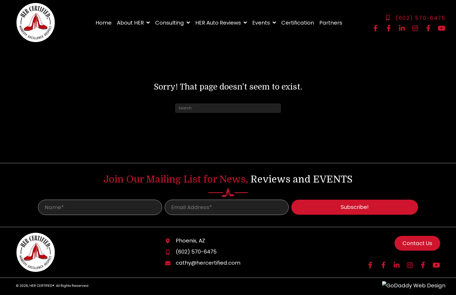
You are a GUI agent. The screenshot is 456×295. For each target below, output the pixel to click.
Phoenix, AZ (190, 240)
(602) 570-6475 (420, 18)
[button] (375, 28)
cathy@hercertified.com (208, 262)
